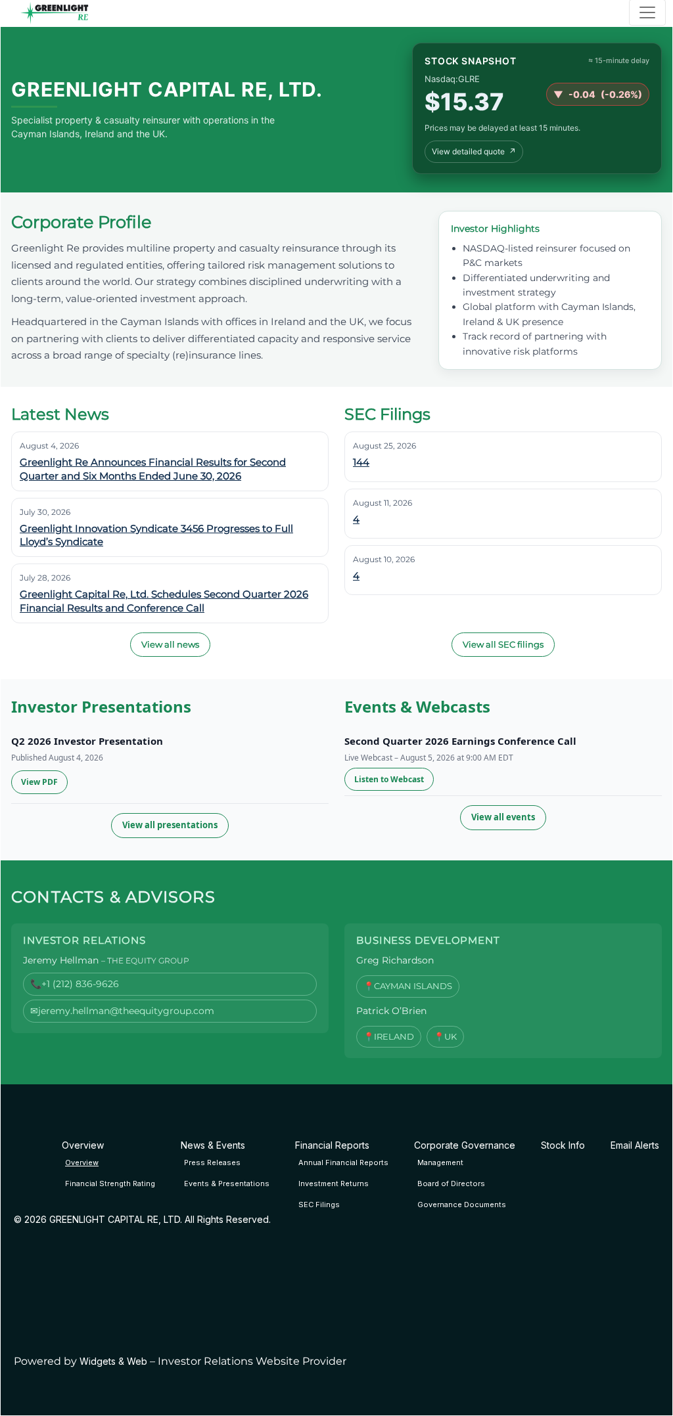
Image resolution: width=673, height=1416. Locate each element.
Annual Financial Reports (343, 1162)
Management (440, 1162)
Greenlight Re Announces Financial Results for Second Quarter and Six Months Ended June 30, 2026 (153, 468)
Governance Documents (461, 1204)
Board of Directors (451, 1183)
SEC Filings (319, 1204)
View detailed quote (474, 151)
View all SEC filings (503, 644)
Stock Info (563, 1145)
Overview (82, 1162)
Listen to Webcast (389, 779)
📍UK (445, 1036)
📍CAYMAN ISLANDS (407, 986)
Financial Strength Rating (110, 1183)
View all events (503, 817)
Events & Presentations (226, 1183)
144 (361, 462)
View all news (170, 644)
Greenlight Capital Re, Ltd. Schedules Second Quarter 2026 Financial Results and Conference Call (164, 600)
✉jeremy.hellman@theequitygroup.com (122, 1011)
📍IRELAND (388, 1036)
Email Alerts (635, 1145)
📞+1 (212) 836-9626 (74, 984)
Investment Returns (333, 1183)
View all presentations (170, 825)
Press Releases (212, 1162)
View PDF (39, 781)
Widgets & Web (113, 1361)
